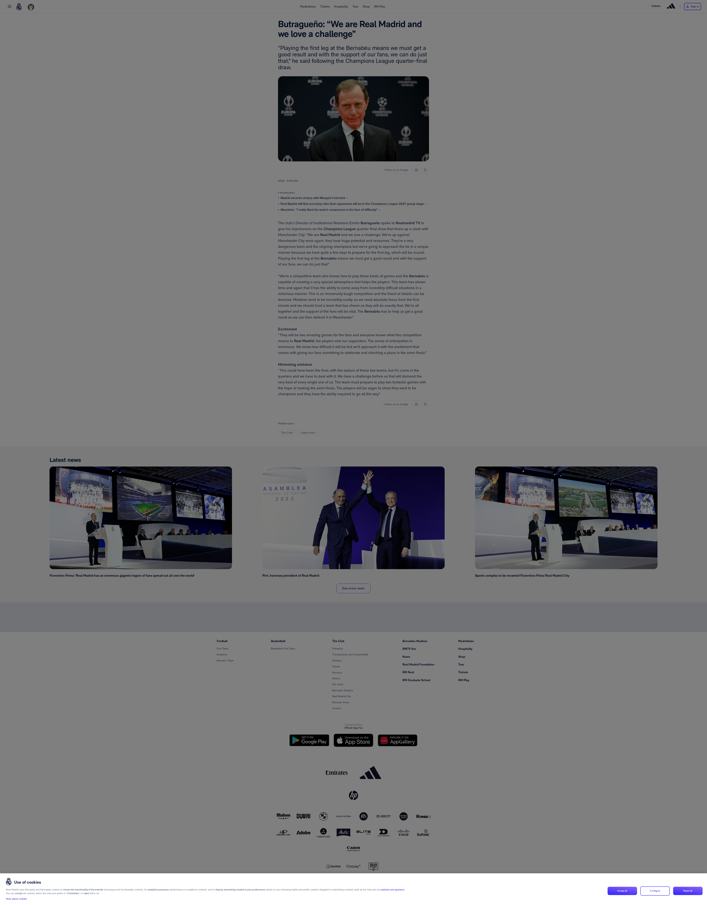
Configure (655, 891)
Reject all (687, 891)
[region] (353, 889)
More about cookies (16, 898)
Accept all (622, 891)
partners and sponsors (392, 889)
